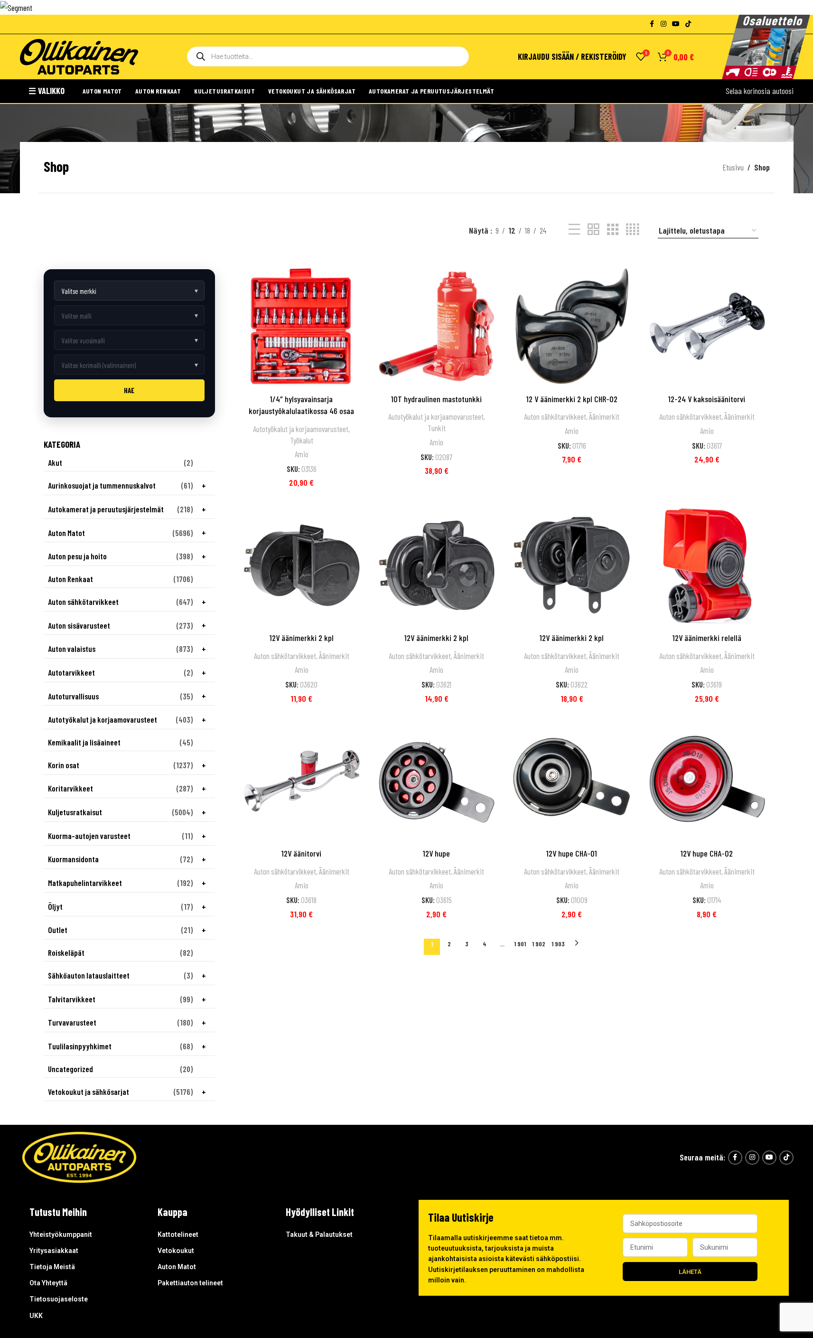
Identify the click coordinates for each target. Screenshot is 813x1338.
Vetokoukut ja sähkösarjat (311, 91)
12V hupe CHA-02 (707, 853)
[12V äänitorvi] (301, 781)
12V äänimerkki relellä (707, 637)
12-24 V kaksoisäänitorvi (706, 399)
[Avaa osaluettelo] (766, 47)
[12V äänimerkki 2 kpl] (301, 565)
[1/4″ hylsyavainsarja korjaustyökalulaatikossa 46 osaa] (301, 326)
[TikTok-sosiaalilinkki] (688, 24)
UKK (36, 1315)
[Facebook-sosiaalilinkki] (652, 24)
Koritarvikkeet (70, 788)
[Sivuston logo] (79, 55)
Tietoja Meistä (52, 1267)
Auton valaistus (71, 648)
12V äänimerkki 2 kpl (302, 637)
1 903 (558, 944)
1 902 (538, 944)
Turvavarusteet (72, 1022)
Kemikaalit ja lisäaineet (84, 742)
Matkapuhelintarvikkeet (85, 882)
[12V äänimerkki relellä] (707, 565)
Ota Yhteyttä (48, 1283)
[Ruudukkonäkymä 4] (632, 229)
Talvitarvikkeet (71, 999)
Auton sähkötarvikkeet (83, 601)
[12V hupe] (437, 781)
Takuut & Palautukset (319, 1234)
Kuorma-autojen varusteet (89, 835)
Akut (55, 462)
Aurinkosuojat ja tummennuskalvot (102, 485)
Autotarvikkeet (71, 672)
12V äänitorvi (301, 853)
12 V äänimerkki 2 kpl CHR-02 (571, 399)
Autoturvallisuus (73, 696)
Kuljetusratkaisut (224, 91)
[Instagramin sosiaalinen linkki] (663, 24)
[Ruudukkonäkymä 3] (612, 229)
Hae (129, 390)
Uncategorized (70, 1069)
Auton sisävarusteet (79, 625)
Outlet (57, 929)
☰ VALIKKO (46, 90)
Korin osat (63, 765)
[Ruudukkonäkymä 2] (593, 229)
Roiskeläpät (66, 952)
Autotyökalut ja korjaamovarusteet (102, 719)
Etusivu (733, 167)
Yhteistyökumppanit (60, 1234)
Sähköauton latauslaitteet (89, 975)
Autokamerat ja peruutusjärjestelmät (431, 91)
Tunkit (437, 428)
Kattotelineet (178, 1234)
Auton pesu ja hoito (77, 556)
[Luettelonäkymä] (574, 229)
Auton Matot (102, 91)
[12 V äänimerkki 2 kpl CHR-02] (572, 326)
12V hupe (436, 853)
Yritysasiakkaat (53, 1250)
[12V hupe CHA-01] (572, 781)
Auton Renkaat (158, 91)
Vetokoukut (176, 1250)
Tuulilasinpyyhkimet (80, 1046)
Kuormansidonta (73, 859)
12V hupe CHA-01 (571, 853)
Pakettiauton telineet (190, 1283)
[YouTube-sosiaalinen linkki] (675, 24)
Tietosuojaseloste (58, 1299)
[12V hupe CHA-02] (707, 781)
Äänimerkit (604, 416)
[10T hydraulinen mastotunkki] (437, 326)
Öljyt (55, 906)
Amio (301, 454)
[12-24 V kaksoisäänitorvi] (707, 326)
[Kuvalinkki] (79, 1156)
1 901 (520, 944)
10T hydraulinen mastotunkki (436, 399)
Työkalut (301, 440)
